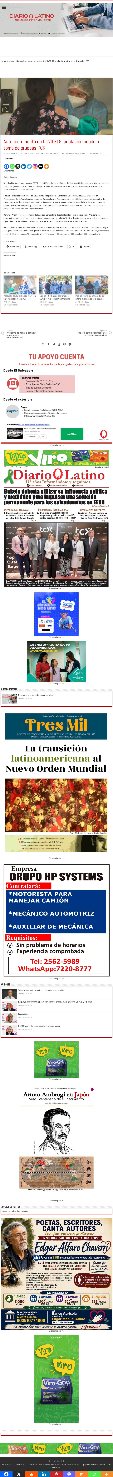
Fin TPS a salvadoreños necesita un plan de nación (39, 1026)
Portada (56, 154)
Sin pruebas (23, 1014)
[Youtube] (59, 344)
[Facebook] (6, 165)
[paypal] (69, 344)
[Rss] (43, 344)
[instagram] (64, 344)
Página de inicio (7, 61)
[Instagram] (35, 165)
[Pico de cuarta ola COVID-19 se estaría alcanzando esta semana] (91, 285)
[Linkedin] (23, 165)
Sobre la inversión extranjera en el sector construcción (41, 990)
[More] (46, 165)
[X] (17, 165)
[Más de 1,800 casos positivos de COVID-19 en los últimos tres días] (55, 285)
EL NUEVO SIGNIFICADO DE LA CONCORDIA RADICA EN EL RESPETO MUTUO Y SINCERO (55, 1002)
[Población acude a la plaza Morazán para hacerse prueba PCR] (20, 285)
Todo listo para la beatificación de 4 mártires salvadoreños (91, 333)
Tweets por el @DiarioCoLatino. (15, 1211)
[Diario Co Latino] (56, 19)
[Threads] (40, 165)
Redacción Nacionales (14, 154)
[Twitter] (29, 165)
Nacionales (21, 61)
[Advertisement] (56, 46)
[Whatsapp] (12, 165)
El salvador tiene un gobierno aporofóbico (36, 695)
